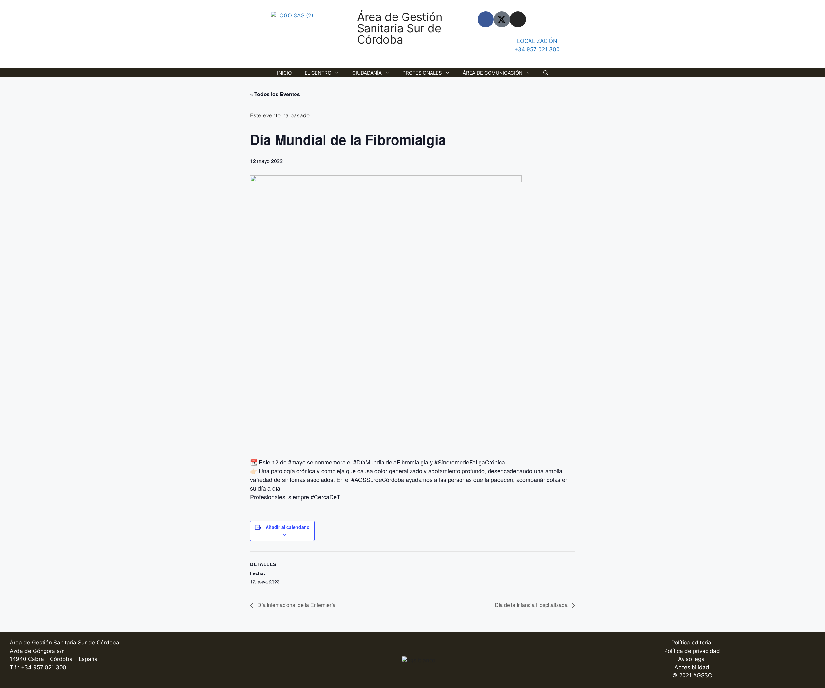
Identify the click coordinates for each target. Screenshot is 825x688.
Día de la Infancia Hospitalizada (532, 605)
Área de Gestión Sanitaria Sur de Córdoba (399, 28)
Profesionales (422, 73)
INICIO (284, 73)
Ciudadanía (367, 73)
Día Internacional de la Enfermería (295, 605)
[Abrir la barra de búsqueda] (546, 72)
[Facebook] (486, 19)
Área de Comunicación (492, 73)
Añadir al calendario (288, 527)
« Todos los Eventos (275, 94)
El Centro (318, 73)
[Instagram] (518, 19)
